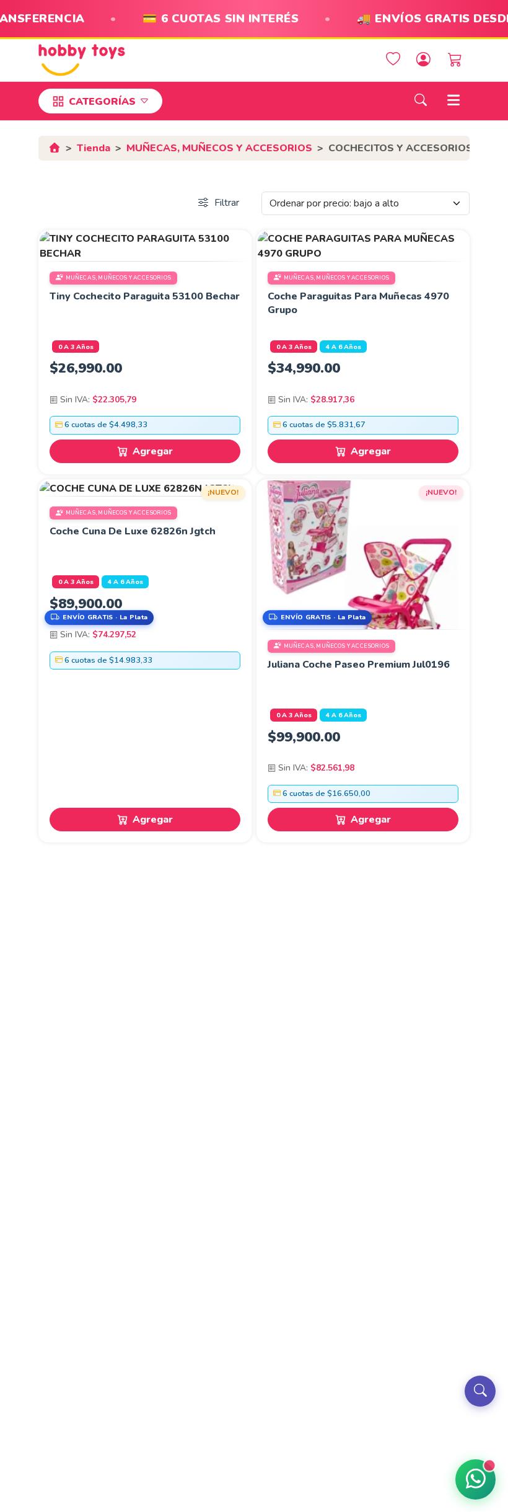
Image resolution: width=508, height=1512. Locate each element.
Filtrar (226, 203)
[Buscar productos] (480, 1391)
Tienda (93, 148)
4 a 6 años (343, 346)
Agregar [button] (153, 451)
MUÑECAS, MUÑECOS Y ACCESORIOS (219, 148)
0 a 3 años (76, 346)
